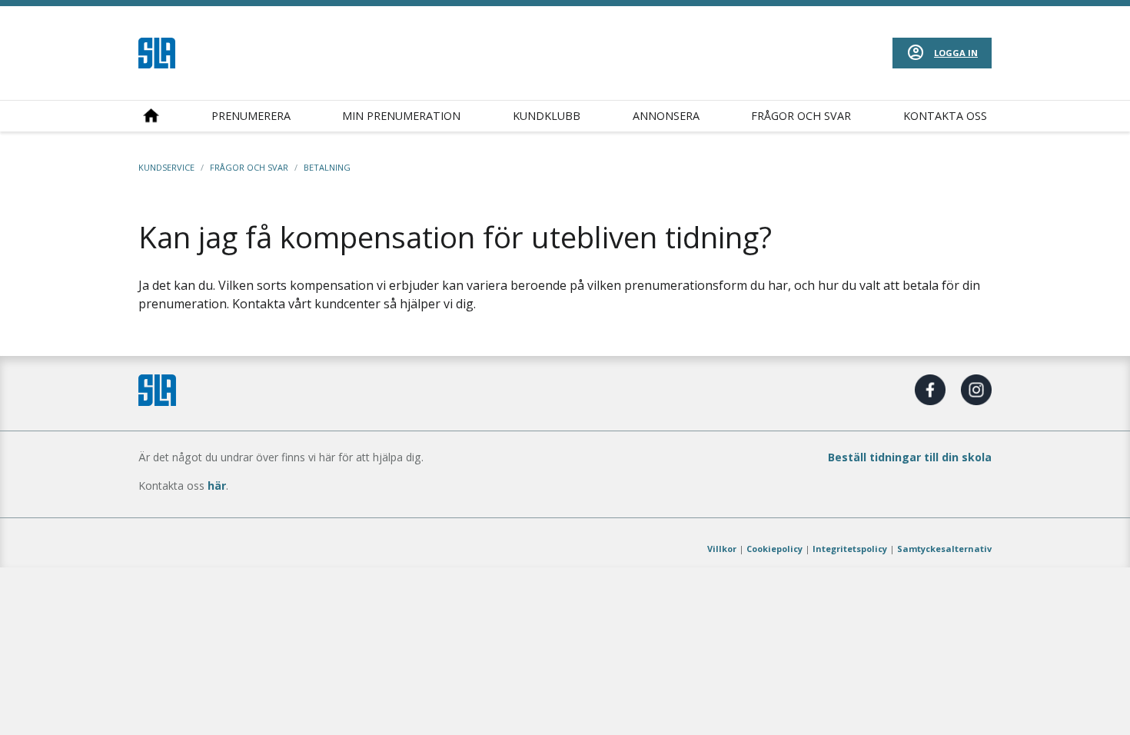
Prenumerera (251, 115)
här (217, 485)
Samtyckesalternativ (944, 548)
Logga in (956, 52)
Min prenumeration (401, 115)
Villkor (721, 548)
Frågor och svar (801, 115)
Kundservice (166, 167)
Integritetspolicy (850, 548)
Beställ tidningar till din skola (910, 457)
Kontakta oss (945, 115)
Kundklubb (546, 115)
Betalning (327, 167)
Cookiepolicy (774, 548)
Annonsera (666, 115)
